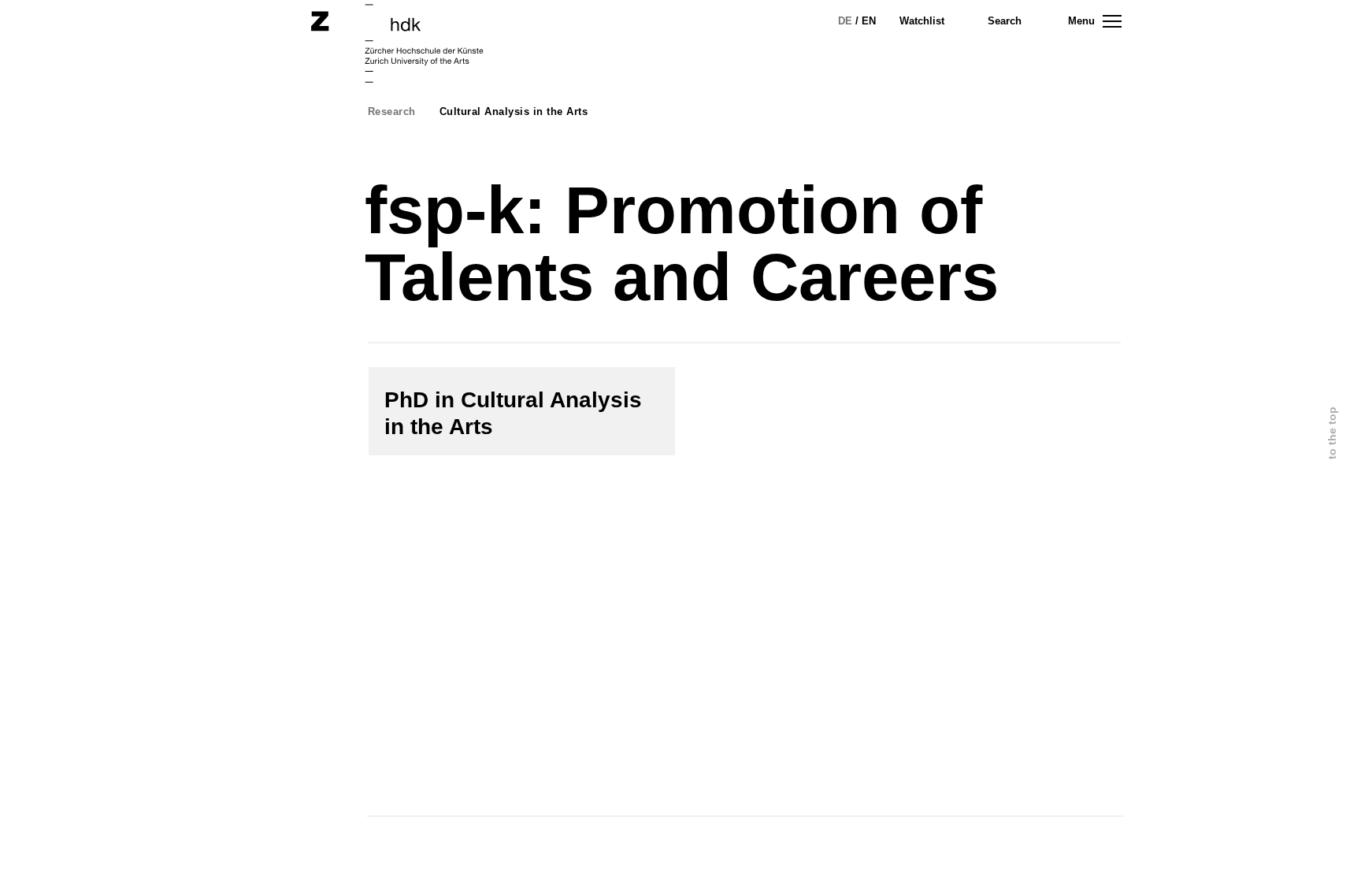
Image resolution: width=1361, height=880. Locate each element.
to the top (1332, 433)
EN (869, 21)
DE (845, 21)
